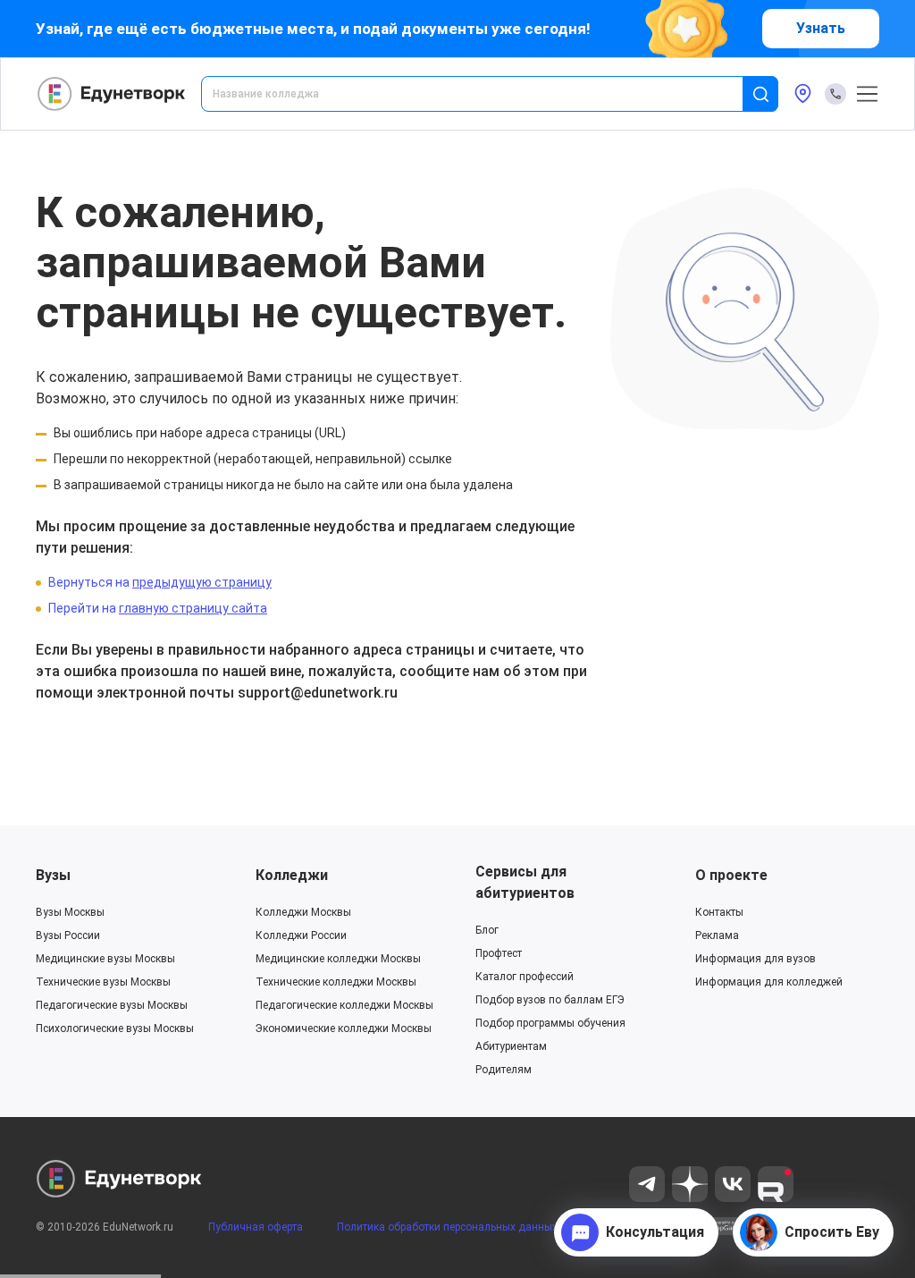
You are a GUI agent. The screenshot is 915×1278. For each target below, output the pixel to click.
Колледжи (292, 875)
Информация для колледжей (769, 982)
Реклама (717, 935)
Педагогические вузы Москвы (112, 1005)
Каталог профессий (524, 976)
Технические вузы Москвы (103, 982)
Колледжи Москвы (303, 912)
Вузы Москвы (70, 912)
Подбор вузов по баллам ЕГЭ (550, 1000)
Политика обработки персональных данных (447, 1227)
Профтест (498, 953)
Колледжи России (301, 935)
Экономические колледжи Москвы (344, 1028)
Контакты (719, 912)
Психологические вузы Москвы (115, 1028)
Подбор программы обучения (550, 1023)
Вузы (53, 875)
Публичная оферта (255, 1227)
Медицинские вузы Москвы (105, 958)
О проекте (731, 875)
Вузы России (68, 935)
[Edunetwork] (112, 94)
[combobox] (484, 94)
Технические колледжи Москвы (336, 982)
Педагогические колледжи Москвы (344, 1005)
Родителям (503, 1069)
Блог (487, 930)
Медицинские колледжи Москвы (338, 958)
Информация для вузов (755, 958)
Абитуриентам (511, 1046)
